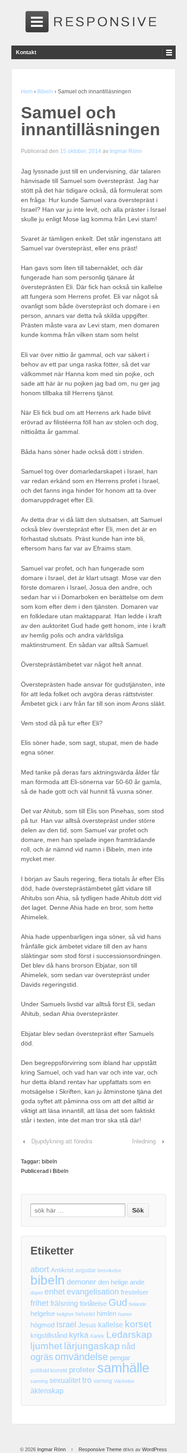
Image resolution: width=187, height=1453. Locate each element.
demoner (81, 1282)
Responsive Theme (100, 1449)
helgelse (42, 1313)
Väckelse (124, 1381)
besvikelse (109, 1270)
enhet (54, 1291)
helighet (65, 1314)
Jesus (87, 1325)
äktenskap (47, 1391)
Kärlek (97, 1336)
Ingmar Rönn (126, 151)
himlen (106, 1313)
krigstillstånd (48, 1335)
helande (137, 1304)
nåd (128, 1346)
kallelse (110, 1325)
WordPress (154, 1449)
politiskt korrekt (48, 1370)
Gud (117, 1302)
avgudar (85, 1270)
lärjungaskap (92, 1346)
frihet (39, 1303)
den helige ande (121, 1282)
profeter (82, 1370)
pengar (120, 1357)
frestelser (134, 1292)
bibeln (49, 1161)
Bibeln (45, 91)
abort (39, 1269)
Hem (27, 91)
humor (125, 1314)
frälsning (64, 1303)
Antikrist (62, 1270)
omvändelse (81, 1356)
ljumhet (46, 1346)
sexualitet (64, 1380)
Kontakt (26, 52)
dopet (36, 1292)
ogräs (41, 1357)
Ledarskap (129, 1335)
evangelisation (93, 1291)
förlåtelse (93, 1303)
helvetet (85, 1314)
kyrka (79, 1335)
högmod (42, 1325)
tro (87, 1380)
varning (103, 1381)
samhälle (123, 1367)
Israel (66, 1324)
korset (138, 1324)
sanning (39, 1381)
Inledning (144, 1141)
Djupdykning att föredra (61, 1141)
